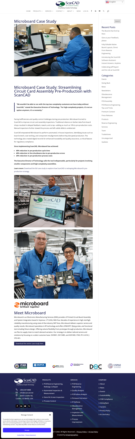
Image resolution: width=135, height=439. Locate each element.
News (79, 11)
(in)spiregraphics (72, 435)
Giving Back (106, 83)
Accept (27, 430)
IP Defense (76, 402)
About (102, 384)
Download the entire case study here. (30, 343)
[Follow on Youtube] (25, 406)
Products (105, 119)
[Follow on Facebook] (17, 406)
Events (104, 79)
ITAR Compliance (106, 399)
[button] (50, 415)
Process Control (50, 401)
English (112, 2)
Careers (103, 407)
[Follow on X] (29, 406)
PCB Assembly (107, 101)
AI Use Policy (105, 414)
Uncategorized (107, 138)
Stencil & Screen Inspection (54, 397)
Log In (85, 11)
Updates (105, 142)
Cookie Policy (21, 435)
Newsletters (106, 91)
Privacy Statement (30, 435)
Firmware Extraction (79, 398)
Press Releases (107, 115)
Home (28, 11)
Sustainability (105, 395)
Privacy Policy (105, 411)
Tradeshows (106, 134)
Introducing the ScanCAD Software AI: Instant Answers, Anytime (111, 60)
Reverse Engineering (109, 123)
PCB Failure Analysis (79, 394)
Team (104, 131)
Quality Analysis (78, 390)
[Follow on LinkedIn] (21, 406)
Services (105, 127)
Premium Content (108, 112)
